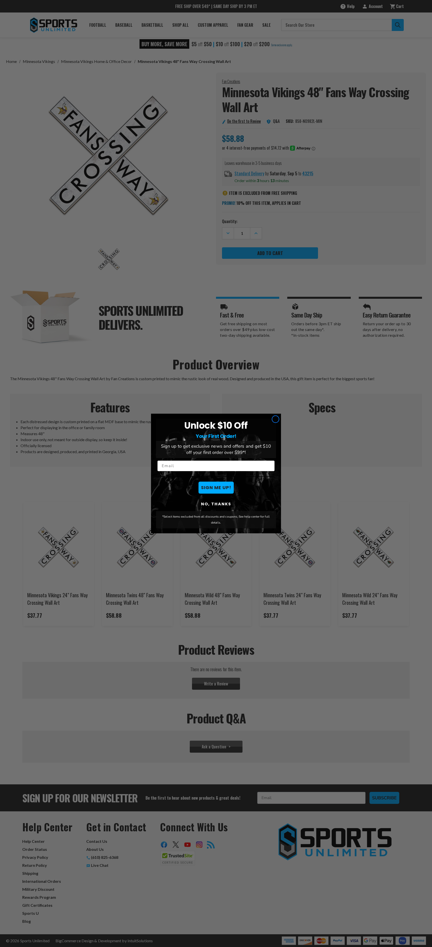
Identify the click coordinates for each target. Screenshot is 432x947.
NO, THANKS (216, 504)
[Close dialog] (275, 419)
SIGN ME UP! (216, 487)
